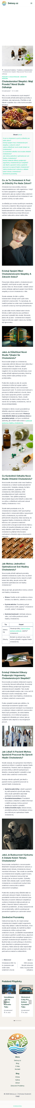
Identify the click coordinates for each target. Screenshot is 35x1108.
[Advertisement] (17, 24)
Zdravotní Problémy (17, 1086)
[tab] (14, 1020)
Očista (17, 1077)
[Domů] (2, 70)
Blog (17, 1063)
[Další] (30, 1002)
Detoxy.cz (17, 1060)
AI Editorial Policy (17, 1106)
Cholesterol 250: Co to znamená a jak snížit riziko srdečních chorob (9, 965)
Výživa (17, 1080)
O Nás (17, 1066)
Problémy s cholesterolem (10, 76)
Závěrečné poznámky (10, 174)
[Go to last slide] (4, 1002)
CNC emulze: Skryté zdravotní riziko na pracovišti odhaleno (26, 965)
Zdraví (17, 1083)
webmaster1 (7, 91)
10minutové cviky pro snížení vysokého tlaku (25, 1002)
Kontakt (17, 1069)
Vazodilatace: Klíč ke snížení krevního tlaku (9, 1002)
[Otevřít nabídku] (31, 3)
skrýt (19, 134)
